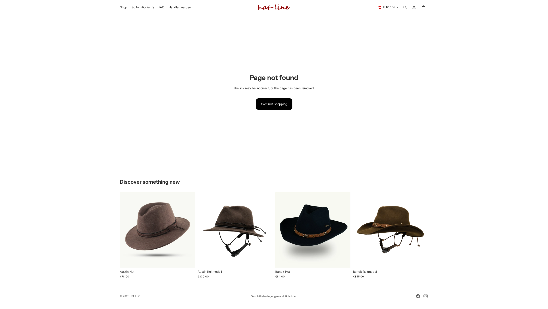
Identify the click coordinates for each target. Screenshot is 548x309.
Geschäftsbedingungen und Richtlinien (274, 296)
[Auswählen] (188, 261)
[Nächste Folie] (266, 230)
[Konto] (414, 7)
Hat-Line (135, 296)
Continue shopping (274, 104)
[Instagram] (425, 296)
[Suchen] (405, 7)
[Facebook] (418, 296)
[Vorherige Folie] (204, 230)
